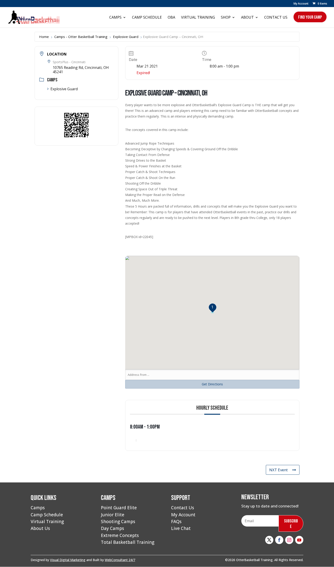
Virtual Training (198, 18)
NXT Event (278, 469)
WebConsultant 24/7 (120, 560)
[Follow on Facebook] (279, 540)
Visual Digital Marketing (67, 560)
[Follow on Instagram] (289, 540)
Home (44, 36)
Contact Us (275, 18)
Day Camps (112, 528)
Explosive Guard (125, 36)
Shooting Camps (118, 521)
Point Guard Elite (119, 508)
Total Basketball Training (127, 542)
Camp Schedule (147, 18)
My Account (301, 3)
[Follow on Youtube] (299, 540)
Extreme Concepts (120, 535)
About (247, 18)
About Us (40, 528)
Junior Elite (112, 515)
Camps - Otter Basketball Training (80, 36)
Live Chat (181, 528)
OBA (171, 18)
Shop (226, 18)
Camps (115, 18)
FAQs (176, 521)
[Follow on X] (269, 540)
